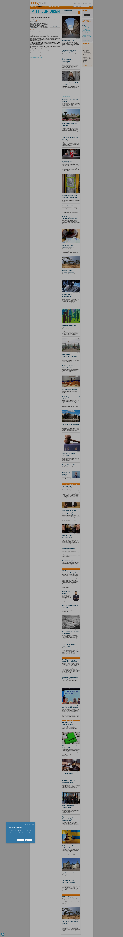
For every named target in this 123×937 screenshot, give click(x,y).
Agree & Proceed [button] (29, 840)
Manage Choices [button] (12, 840)
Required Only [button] (20, 840)
